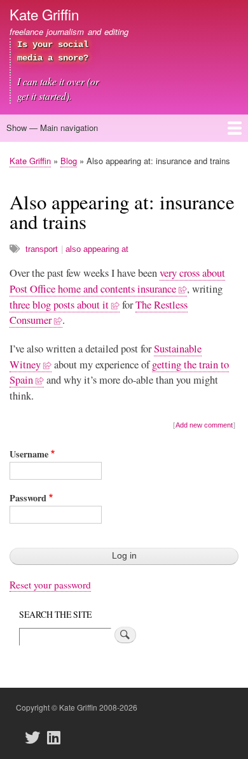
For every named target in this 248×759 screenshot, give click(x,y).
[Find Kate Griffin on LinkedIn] (57, 737)
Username (29, 454)
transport (41, 249)
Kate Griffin (44, 14)
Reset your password (50, 584)
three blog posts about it (59, 305)
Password (28, 498)
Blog (68, 161)
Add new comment (204, 425)
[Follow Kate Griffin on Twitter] (36, 737)
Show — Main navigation (52, 128)
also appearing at (96, 249)
